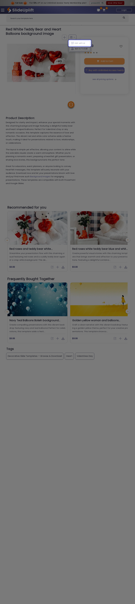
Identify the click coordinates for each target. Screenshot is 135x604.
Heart (69, 356)
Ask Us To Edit (81, 48)
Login (124, 10)
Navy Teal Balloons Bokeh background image (34, 322)
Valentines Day (85, 356)
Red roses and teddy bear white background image (30, 250)
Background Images (40, 176)
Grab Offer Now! (115, 3)
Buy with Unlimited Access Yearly (106, 70)
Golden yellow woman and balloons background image (95, 322)
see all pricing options (103, 79)
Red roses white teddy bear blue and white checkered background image (100, 250)
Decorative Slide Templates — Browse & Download (35, 356)
